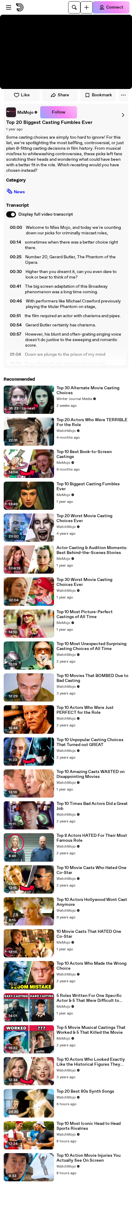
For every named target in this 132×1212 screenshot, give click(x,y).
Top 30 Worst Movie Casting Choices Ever (84, 582)
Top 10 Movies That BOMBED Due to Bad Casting (92, 678)
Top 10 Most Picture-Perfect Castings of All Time (84, 614)
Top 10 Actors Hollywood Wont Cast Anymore (91, 902)
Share (63, 95)
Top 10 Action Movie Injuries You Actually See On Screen (88, 1158)
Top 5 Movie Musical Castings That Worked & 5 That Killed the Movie (91, 1030)
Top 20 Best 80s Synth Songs (85, 1091)
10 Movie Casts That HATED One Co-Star (88, 934)
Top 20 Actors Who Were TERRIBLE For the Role (91, 422)
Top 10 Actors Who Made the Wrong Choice (91, 966)
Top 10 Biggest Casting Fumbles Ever (88, 486)
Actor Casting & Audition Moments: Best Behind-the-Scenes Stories (91, 550)
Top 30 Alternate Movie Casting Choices (87, 390)
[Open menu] (9, 7)
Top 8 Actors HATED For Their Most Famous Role (91, 838)
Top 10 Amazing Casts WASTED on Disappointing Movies (90, 774)
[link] (22, 112)
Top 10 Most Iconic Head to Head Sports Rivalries (88, 1126)
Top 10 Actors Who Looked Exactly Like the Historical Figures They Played (90, 1062)
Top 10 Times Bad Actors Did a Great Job (92, 806)
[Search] (74, 7)
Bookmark (102, 95)
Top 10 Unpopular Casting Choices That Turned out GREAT (89, 742)
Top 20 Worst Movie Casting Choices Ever (84, 518)
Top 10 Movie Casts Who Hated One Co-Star (91, 870)
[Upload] (86, 7)
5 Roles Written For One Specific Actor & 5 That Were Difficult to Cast (89, 998)
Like (25, 95)
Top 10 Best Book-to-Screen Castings (84, 454)
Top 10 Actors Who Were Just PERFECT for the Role (85, 710)
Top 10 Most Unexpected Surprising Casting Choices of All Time (91, 646)
